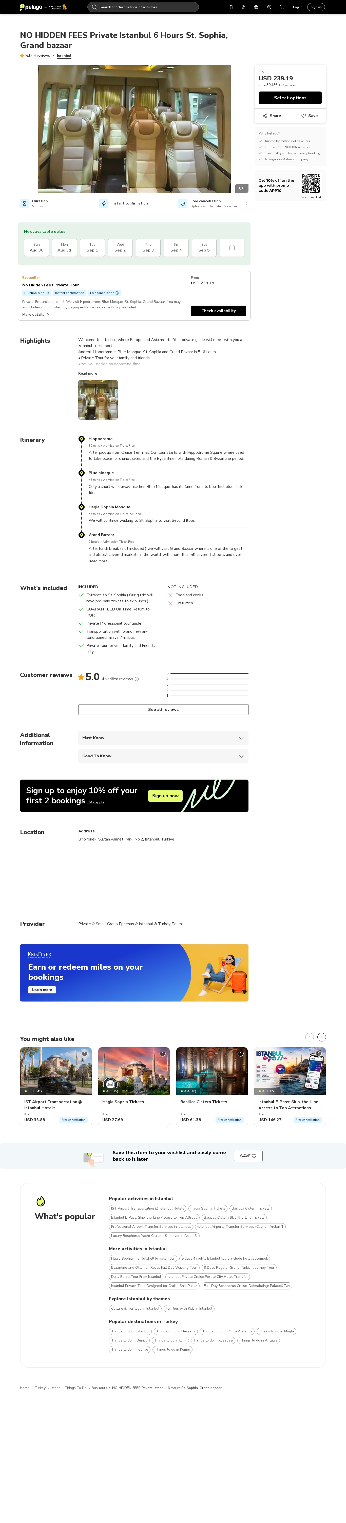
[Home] (43, 7)
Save (313, 116)
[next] (321, 1037)
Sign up (316, 7)
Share (275, 116)
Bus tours (99, 1387)
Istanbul (64, 55)
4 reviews (42, 55)
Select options (290, 98)
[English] (256, 7)
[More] (136, 678)
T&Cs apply (95, 802)
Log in (297, 7)
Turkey (40, 1387)
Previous (16, 129)
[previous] (309, 1037)
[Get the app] (231, 7)
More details (33, 314)
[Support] (269, 7)
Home (24, 1387)
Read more (87, 373)
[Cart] (282, 7)
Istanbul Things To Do (69, 1387)
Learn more (42, 989)
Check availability (218, 311)
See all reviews (163, 709)
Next (252, 129)
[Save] (84, 1054)
